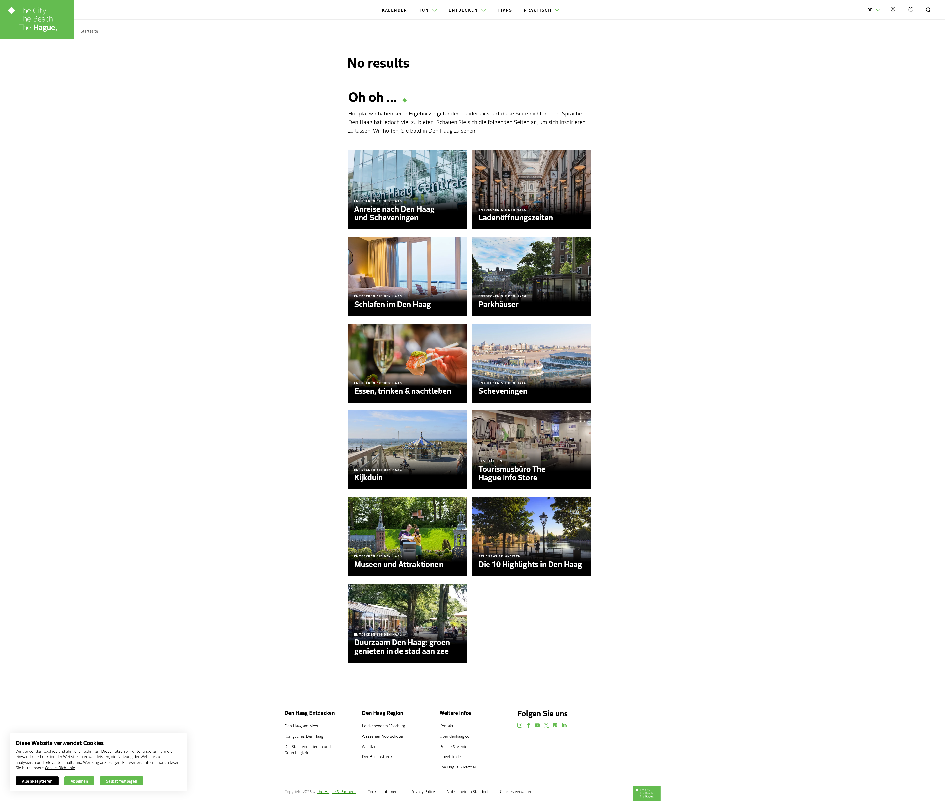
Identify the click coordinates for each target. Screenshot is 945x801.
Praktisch (538, 10)
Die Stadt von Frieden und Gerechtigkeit (307, 749)
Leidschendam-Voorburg (383, 725)
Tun (425, 10)
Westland (370, 746)
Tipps (505, 10)
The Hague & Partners (336, 791)
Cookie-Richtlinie (60, 767)
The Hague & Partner (458, 766)
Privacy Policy (423, 791)
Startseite (89, 30)
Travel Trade (450, 756)
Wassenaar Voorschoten (383, 736)
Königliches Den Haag (303, 736)
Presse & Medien (455, 746)
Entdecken (464, 10)
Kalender (394, 10)
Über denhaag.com (456, 736)
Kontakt (446, 725)
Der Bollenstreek (377, 756)
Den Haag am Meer (301, 725)
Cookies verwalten (516, 791)
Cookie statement (383, 791)
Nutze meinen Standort (467, 791)
